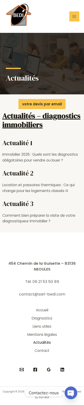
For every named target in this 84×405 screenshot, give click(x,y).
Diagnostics (42, 318)
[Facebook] (35, 369)
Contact (42, 350)
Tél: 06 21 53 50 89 (42, 281)
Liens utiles (42, 326)
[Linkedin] (62, 369)
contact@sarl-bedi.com (42, 294)
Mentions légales (42, 334)
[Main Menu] (74, 16)
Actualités (42, 342)
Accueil (42, 310)
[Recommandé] (22, 369)
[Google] (49, 369)
